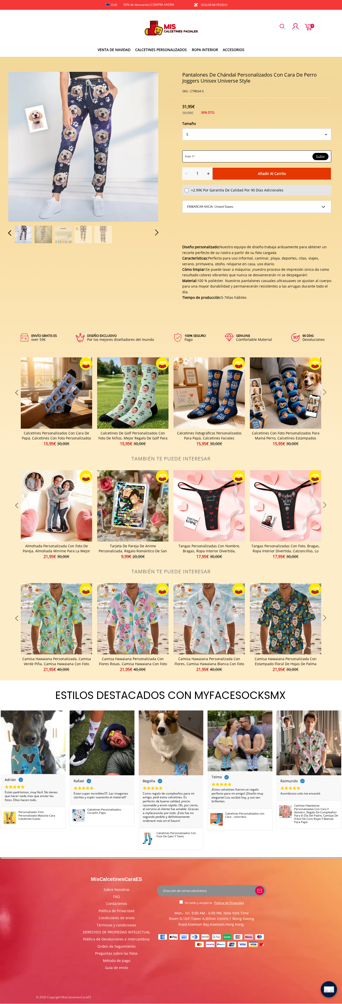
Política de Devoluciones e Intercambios (116, 939)
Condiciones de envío (116, 917)
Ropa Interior (205, 49)
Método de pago (116, 960)
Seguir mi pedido (214, 5)
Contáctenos (116, 903)
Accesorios (233, 49)
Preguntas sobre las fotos (116, 953)
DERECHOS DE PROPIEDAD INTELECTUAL (116, 932)
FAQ (116, 896)
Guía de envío (116, 967)
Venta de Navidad (114, 49)
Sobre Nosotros (116, 889)
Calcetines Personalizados (161, 49)
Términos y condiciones (116, 925)
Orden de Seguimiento (116, 946)
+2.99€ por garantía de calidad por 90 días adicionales (237, 190)
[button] (20, 146)
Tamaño (189, 123)
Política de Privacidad (116, 910)
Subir (320, 156)
